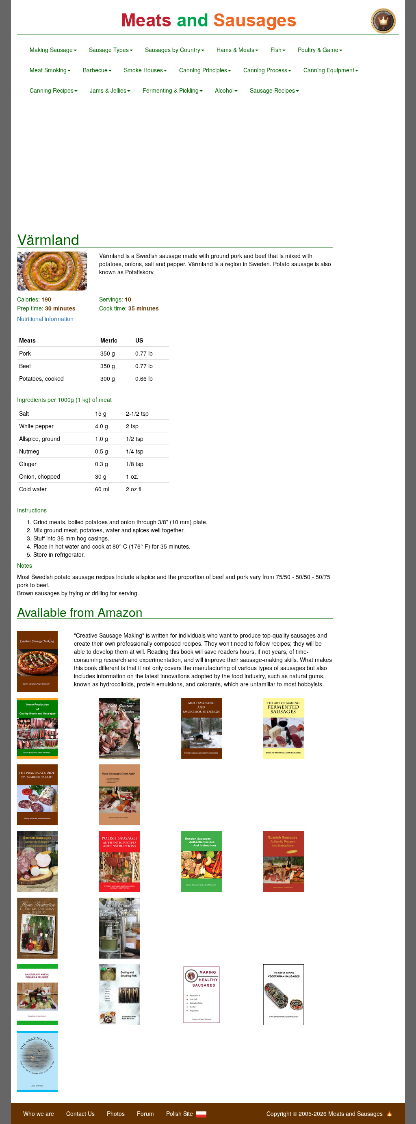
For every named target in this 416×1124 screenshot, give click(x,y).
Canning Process (265, 70)
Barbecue (95, 70)
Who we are (38, 1113)
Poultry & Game (318, 50)
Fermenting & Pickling (171, 90)
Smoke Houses (143, 70)
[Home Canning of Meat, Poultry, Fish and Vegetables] (119, 927)
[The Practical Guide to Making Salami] (37, 794)
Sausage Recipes (272, 90)
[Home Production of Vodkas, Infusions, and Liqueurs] (37, 927)
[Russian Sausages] (201, 861)
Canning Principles (203, 70)
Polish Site (181, 1113)
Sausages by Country (172, 50)
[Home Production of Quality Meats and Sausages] (37, 727)
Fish (276, 50)
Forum (145, 1113)
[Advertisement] (208, 166)
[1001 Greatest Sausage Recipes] (119, 727)
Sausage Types (109, 50)
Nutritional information (45, 319)
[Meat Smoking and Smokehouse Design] (201, 727)
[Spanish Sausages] (283, 861)
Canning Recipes (52, 90)
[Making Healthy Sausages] (201, 994)
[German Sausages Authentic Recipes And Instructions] (37, 861)
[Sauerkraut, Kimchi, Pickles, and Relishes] (37, 994)
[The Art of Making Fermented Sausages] (283, 727)
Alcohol (224, 90)
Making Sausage (51, 50)
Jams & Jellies (108, 90)
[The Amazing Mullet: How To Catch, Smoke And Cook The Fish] (37, 1061)
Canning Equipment (328, 70)
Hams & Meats (235, 50)
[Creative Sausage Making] (45, 661)
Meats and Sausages (208, 21)
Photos (116, 1113)
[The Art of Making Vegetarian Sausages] (283, 994)
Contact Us (80, 1113)
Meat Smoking (48, 70)
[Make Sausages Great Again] (119, 794)
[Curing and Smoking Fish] (119, 994)
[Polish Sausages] (119, 861)
